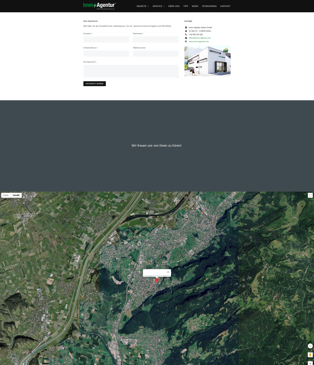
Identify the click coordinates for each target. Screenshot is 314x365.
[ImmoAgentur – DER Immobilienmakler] (99, 4)
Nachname (138, 33)
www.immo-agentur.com (199, 41)
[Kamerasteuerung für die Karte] (310, 345)
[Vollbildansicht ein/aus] (310, 195)
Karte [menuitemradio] (5, 195)
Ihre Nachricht (89, 62)
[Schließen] (168, 272)
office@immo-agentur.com (200, 38)
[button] (157, 280)
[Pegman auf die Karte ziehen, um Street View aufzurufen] (310, 354)
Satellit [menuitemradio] (16, 195)
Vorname (87, 33)
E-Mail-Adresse (90, 48)
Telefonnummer (139, 48)
